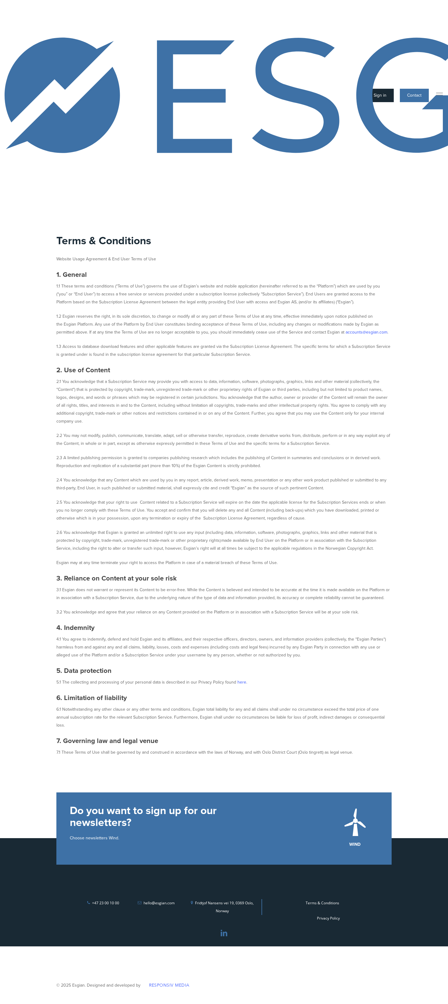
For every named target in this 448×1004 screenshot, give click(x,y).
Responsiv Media (169, 985)
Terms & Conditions (322, 903)
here (241, 682)
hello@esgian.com (159, 903)
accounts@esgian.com (366, 332)
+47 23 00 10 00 (105, 903)
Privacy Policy (328, 918)
